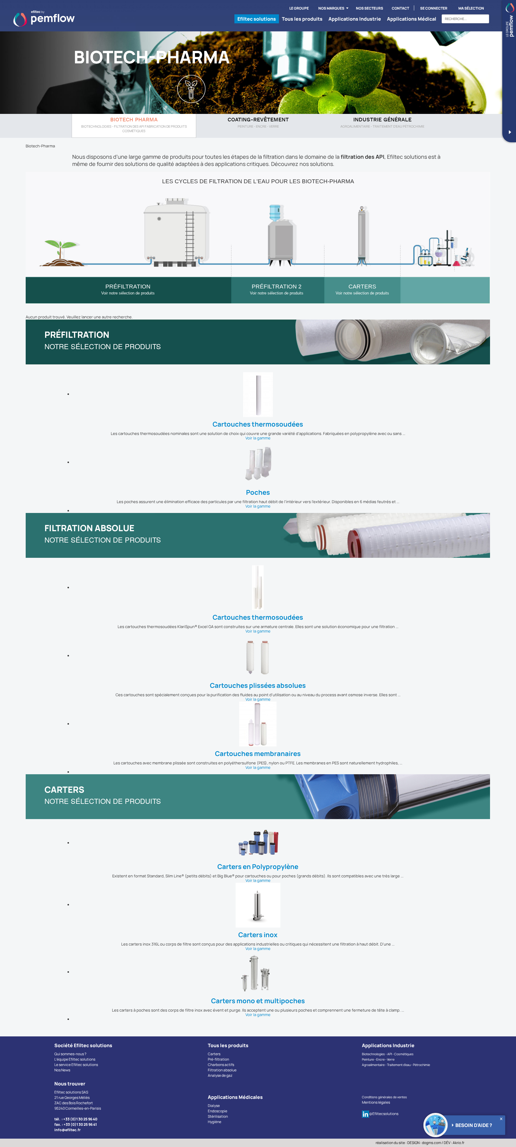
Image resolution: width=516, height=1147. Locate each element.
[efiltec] (44, 18)
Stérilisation (218, 1116)
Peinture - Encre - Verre (378, 1059)
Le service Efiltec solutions (76, 1064)
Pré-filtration (218, 1059)
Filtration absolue (222, 1070)
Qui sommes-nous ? (70, 1053)
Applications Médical (411, 19)
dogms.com (431, 1142)
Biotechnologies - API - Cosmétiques (388, 1054)
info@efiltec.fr (67, 1129)
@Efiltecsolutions (383, 1113)
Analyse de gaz (220, 1075)
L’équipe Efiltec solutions (74, 1059)
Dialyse (214, 1105)
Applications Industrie (354, 19)
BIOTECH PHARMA (134, 120)
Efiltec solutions (256, 19)
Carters (214, 1053)
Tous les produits (302, 19)
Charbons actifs (221, 1064)
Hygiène (214, 1121)
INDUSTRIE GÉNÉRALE (382, 120)
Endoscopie (217, 1111)
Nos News (62, 1070)
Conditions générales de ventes (384, 1097)
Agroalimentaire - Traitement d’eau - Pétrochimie (396, 1065)
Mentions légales (376, 1102)
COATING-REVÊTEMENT (258, 120)
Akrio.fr (458, 1142)
